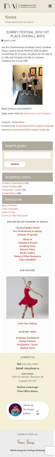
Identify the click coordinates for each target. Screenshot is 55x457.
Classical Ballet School (27, 228)
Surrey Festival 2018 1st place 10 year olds (30, 130)
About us (27, 239)
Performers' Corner (11, 190)
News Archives (9, 205)
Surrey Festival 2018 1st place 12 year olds (35, 126)
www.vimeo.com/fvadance (36, 113)
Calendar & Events (27, 242)
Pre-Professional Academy (27, 231)
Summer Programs (27, 234)
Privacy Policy (27, 249)
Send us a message (27, 387)
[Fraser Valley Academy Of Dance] (21, 6)
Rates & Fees (8, 212)
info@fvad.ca (31, 368)
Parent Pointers (9, 186)
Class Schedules (10, 209)
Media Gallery (27, 253)
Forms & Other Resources (15, 215)
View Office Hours (27, 391)
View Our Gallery (27, 323)
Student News (18, 122)
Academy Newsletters (13, 183)
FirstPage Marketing (36, 450)
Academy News (27, 246)
